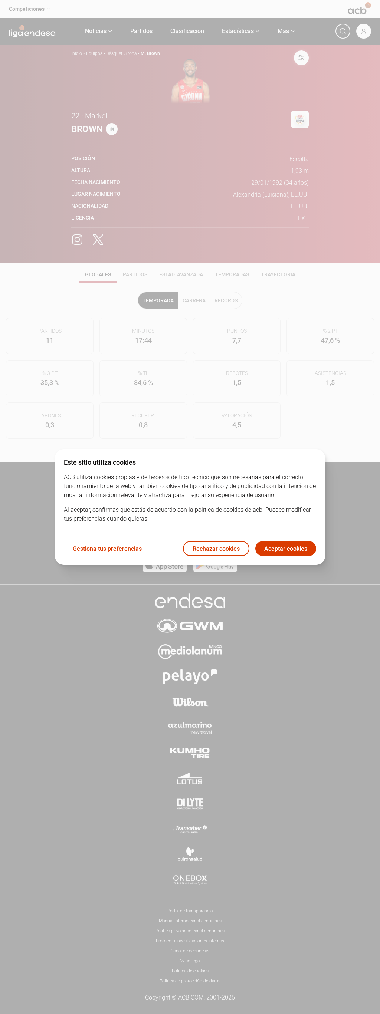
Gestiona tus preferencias (107, 548)
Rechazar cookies (216, 548)
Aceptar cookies (285, 548)
